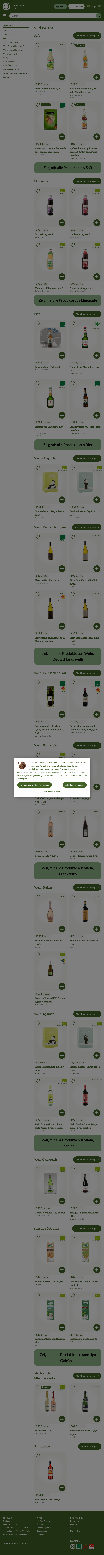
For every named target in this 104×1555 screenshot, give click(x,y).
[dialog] (52, 777)
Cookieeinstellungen (52, 791)
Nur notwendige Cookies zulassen (34, 785)
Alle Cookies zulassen (74, 785)
